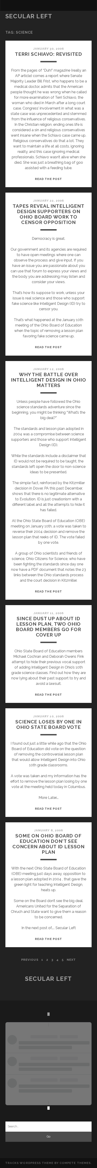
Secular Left (28, 16)
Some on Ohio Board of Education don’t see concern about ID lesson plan (48, 844)
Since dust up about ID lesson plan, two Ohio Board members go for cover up (48, 627)
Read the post (48, 179)
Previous (29, 959)
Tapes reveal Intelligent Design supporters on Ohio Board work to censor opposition (48, 214)
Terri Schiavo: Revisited (48, 54)
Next (71, 959)
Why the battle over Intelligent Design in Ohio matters (48, 380)
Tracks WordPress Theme (29, 1163)
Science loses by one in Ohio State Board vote (48, 724)
